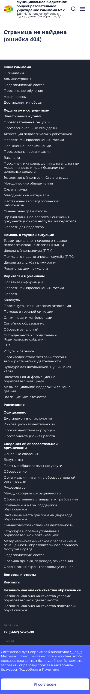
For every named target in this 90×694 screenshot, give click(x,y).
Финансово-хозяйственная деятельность (38, 525)
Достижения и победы (23, 102)
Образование (15, 471)
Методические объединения (28, 183)
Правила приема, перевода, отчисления (38, 561)
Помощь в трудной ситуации (29, 235)
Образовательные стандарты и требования (41, 499)
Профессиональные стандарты (30, 128)
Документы (13, 460)
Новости (11, 294)
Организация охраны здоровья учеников (39, 567)
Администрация (17, 79)
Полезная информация (23, 282)
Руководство (15, 487)
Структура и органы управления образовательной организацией (31, 533)
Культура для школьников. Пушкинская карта (37, 369)
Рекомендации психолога (26, 268)
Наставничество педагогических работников (32, 203)
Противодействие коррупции (30, 430)
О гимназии (14, 73)
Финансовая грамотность (25, 211)
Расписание (14, 405)
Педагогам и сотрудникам (26, 110)
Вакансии (12, 158)
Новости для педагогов (24, 227)
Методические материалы (26, 195)
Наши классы (15, 97)
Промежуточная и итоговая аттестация (37, 306)
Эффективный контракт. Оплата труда (36, 177)
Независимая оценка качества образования (42, 590)
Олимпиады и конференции (28, 317)
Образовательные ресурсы (27, 122)
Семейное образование (24, 323)
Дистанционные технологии (28, 418)
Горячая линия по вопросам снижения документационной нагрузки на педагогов (40, 219)
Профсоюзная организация (27, 152)
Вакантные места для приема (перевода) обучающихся (39, 517)
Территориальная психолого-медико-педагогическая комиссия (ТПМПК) (36, 243)
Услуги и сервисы (19, 351)
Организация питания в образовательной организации (39, 479)
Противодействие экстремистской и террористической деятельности (35, 359)
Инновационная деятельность (29, 424)
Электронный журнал (22, 116)
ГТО (7, 345)
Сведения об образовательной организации (31, 446)
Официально (15, 412)
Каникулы (12, 300)
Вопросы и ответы (20, 575)
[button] (73, 9)
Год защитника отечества (25, 397)
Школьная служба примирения (30, 262)
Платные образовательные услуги (33, 466)
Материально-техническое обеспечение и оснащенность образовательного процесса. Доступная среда (41, 545)
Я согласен (45, 684)
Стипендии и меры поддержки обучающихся (30, 507)
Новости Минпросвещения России (34, 140)
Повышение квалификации (27, 146)
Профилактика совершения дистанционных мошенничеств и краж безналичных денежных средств (41, 167)
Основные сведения (21, 454)
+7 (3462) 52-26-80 (19, 632)
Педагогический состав (24, 85)
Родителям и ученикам (24, 276)
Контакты (12, 582)
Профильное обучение (23, 91)
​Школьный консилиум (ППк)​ (28, 250)
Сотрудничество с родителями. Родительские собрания (30, 337)
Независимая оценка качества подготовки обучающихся (40, 608)
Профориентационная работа (29, 436)
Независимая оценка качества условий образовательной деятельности (37, 598)
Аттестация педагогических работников (38, 134)
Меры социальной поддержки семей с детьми (37, 389)
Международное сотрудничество (32, 493)
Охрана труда (15, 189)
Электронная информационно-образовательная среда (30, 379)
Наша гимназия (17, 67)
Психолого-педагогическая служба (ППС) (39, 257)
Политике (50, 669)
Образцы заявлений (21, 329)
